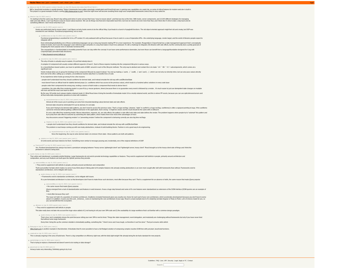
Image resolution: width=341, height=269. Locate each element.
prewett (38, 27)
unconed (43, 59)
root (64, 36)
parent (48, 7)
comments (55, 3)
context (54, 7)
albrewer (38, 205)
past (47, 3)
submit (77, 3)
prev (69, 59)
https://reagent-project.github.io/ (54, 54)
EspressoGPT (40, 145)
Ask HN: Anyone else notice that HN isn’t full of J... (82, 7)
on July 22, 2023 (63, 99)
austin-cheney (34, 154)
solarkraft (33, 233)
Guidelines (151, 260)
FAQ (157, 260)
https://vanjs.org (36, 229)
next (47, 16)
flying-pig (33, 226)
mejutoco (49, 122)
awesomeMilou (40, 162)
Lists (161, 260)
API (165, 260)
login (312, 3)
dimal (32, 16)
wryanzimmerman (52, 99)
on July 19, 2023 (39, 7)
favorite (60, 7)
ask (61, 3)
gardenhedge (34, 240)
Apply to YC (182, 260)
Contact (190, 260)
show (66, 3)
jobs (71, 3)
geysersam (34, 247)
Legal (176, 260)
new (42, 3)
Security (170, 260)
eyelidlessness (45, 36)
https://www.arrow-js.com (74, 11)
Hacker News (35, 3)
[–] (50, 16)
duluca (32, 7)
